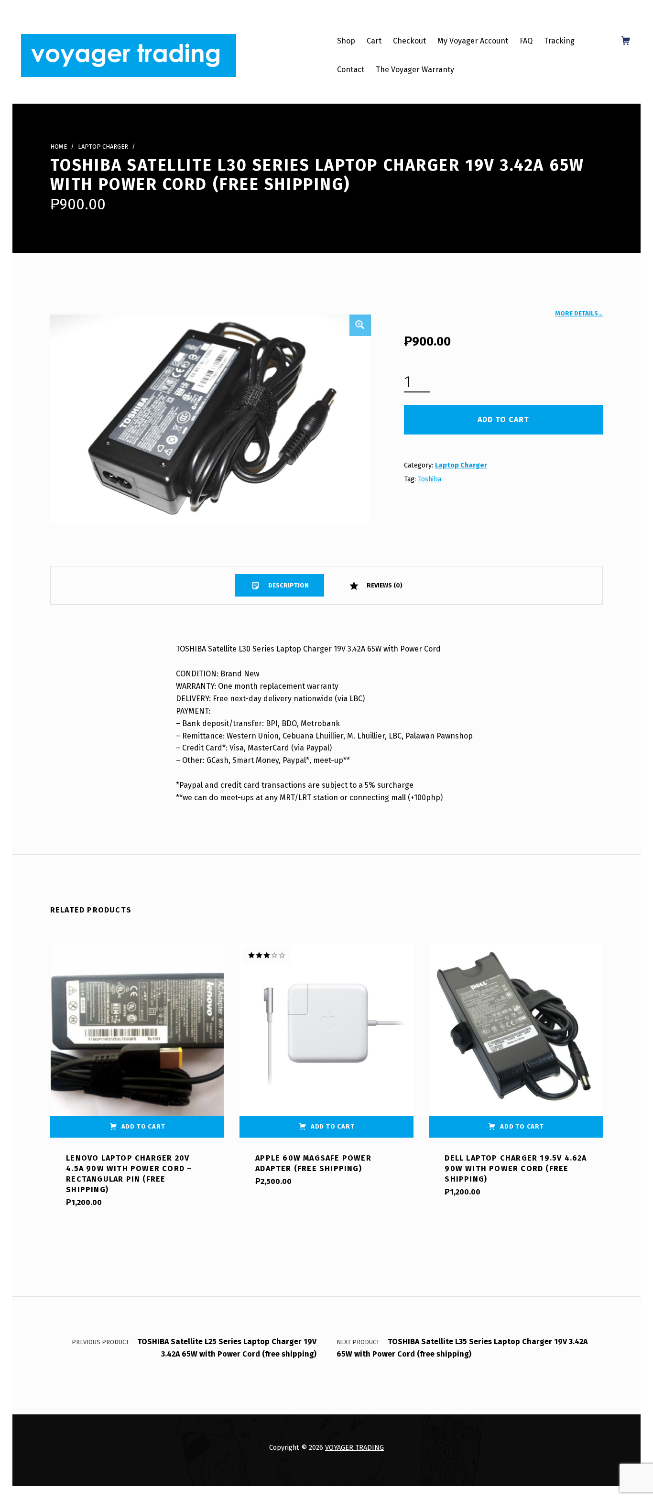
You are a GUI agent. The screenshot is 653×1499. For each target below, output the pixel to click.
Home (58, 146)
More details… (579, 313)
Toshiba (429, 479)
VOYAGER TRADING (354, 1447)
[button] (359, 325)
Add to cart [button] (143, 1126)
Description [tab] (288, 585)
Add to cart (503, 419)
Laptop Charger (103, 146)
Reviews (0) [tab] (384, 585)
